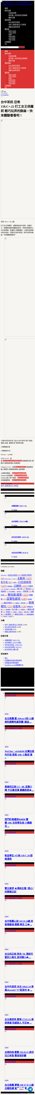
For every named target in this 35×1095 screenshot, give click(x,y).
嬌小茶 (21, 589)
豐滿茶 (9, 612)
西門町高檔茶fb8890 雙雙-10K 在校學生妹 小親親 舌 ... (18, 822)
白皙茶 (20, 606)
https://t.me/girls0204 (20, 475)
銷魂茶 (15, 612)
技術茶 (27, 591)
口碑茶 (21, 585)
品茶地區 (8, 20)
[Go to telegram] (30, 1089)
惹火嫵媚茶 (12, 591)
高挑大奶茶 (20, 614)
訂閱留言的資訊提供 (12, 663)
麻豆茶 (11, 616)
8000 (10, 34)
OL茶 (15, 578)
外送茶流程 (12, 13)
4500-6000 (12, 38)
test (6, 44)
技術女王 (20, 591)
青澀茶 (21, 612)
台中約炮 (7, 589)
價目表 (7, 29)
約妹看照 (9, 609)
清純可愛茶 (9, 603)
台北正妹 (13, 589)
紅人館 (16, 609)
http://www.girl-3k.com (19, 480)
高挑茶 (6, 616)
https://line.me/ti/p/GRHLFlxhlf (12, 461)
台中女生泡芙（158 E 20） (20, 537)
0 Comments (5, 95)
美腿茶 (24, 609)
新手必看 (8, 10)
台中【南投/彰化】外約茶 (17, 24)
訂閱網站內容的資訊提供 (13, 660)
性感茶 (5, 591)
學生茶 (30, 589)
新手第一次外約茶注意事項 (18, 15)
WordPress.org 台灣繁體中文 (14, 665)
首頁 (6, 8)
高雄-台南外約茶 (14, 27)
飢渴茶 (10, 614)
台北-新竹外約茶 (14, 22)
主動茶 (24, 578)
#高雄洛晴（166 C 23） (19, 506)
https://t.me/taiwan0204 (19, 473)
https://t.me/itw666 (23, 478)
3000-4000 (12, 40)
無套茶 (18, 603)
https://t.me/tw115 (20, 467)
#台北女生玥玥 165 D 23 (19, 552)
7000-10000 (12, 33)
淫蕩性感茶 (16, 598)
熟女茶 (24, 603)
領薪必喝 (27, 612)
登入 (6, 658)
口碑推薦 (8, 42)
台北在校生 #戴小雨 (11, 649)
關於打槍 (12, 17)
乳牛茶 (6, 582)
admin (15, 510)
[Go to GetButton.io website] (30, 1093)
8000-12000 (12, 31)
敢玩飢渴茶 (18, 594)
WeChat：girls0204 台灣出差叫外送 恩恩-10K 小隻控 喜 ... (19, 754)
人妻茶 (15, 582)
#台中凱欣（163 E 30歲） (20, 521)
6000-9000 (12, 36)
